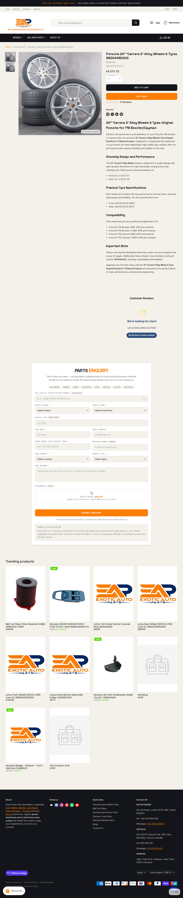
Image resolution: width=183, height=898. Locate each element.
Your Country (42, 454)
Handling (143, 694)
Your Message (42, 466)
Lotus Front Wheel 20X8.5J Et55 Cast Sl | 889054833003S (23, 696)
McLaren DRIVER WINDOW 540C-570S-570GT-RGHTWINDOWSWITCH (69, 625)
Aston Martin (12, 808)
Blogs (95, 824)
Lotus (8, 811)
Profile (175, 9)
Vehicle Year (47, 417)
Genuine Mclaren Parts (103, 820)
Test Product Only (60, 765)
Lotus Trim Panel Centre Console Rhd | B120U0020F (112, 625)
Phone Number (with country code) (52, 441)
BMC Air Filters (100, 808)
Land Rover (32, 808)
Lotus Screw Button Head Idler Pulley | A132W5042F (66, 696)
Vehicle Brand (42, 405)
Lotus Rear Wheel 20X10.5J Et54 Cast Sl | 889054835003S (155, 625)
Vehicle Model (100, 405)
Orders (167, 9)
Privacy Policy (30, 882)
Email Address (100, 429)
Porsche (112, 62)
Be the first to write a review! (142, 335)
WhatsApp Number (104, 442)
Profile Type (99, 454)
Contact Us (98, 828)
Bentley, (22, 808)
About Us (16, 9)
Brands (17, 37)
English (140, 872)
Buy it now (142, 96)
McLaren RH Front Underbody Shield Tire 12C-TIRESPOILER (113, 696)
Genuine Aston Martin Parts (106, 804)
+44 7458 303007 (155, 824)
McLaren (16, 811)
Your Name (40, 429)
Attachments (44, 486)
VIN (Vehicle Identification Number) (58, 393)
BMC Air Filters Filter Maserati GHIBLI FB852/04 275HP (25, 625)
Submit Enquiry (91, 512)
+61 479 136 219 (154, 848)
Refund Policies (47, 882)
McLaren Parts (35, 37)
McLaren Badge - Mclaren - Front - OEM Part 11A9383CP (25, 767)
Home (8, 9)
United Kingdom (161, 872)
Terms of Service (13, 882)
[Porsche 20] (10, 57)
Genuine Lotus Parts (102, 816)
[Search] (136, 22)
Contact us (26, 9)
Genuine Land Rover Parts (105, 812)
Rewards (37, 9)
